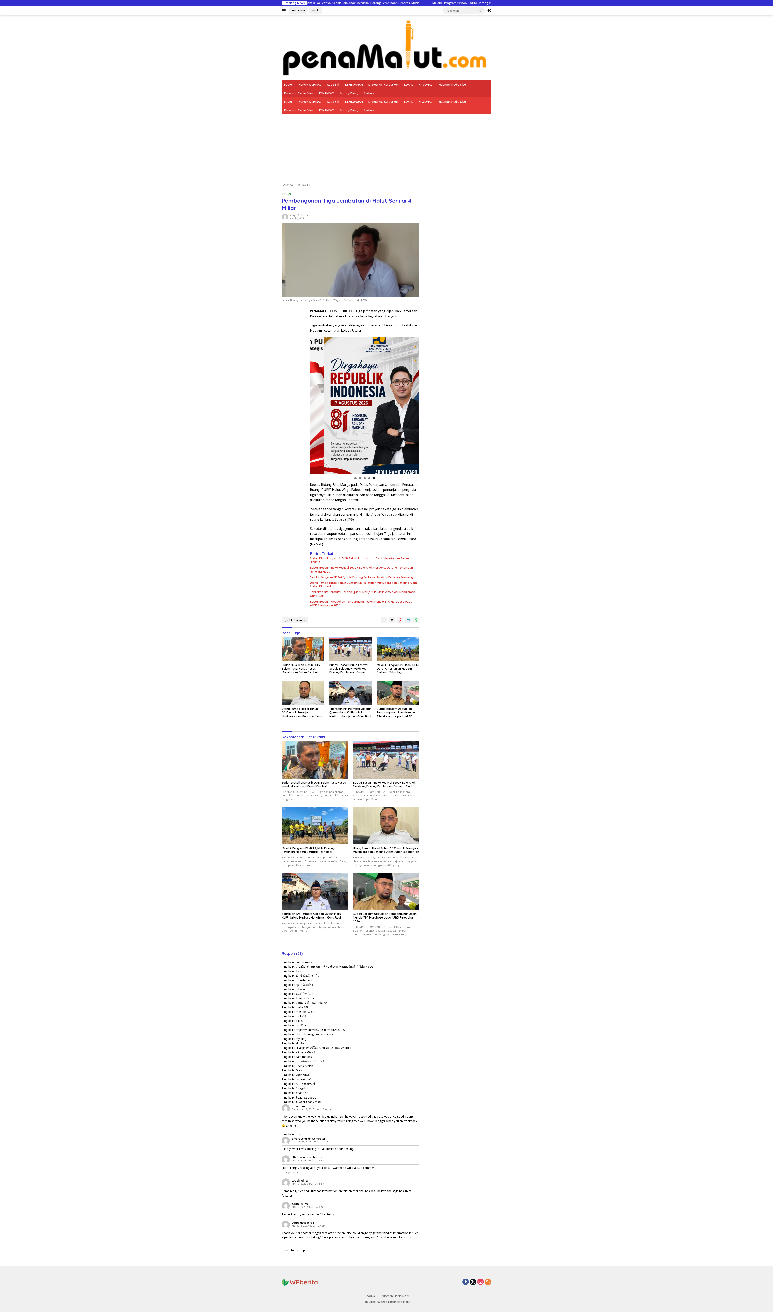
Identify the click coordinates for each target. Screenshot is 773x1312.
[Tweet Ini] (392, 620)
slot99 (300, 1043)
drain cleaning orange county (314, 1034)
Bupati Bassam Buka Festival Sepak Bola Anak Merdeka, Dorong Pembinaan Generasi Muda (361, 569)
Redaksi (369, 93)
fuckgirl (300, 1088)
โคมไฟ (300, 971)
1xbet (299, 1021)
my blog (301, 1039)
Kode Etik (333, 84)
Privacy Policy (349, 93)
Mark (299, 1070)
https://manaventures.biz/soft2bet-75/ (320, 1030)
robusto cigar (304, 980)
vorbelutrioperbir (303, 1222)
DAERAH (287, 194)
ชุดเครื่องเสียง (304, 985)
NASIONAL (425, 84)
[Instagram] (480, 1282)
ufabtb (300, 1134)
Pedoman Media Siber (452, 84)
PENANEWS (326, 93)
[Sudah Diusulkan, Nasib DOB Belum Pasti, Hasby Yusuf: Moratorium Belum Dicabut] (303, 649)
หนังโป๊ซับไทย (304, 994)
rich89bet (302, 1025)
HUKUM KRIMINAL (310, 84)
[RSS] (488, 1282)
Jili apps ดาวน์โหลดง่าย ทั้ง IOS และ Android (323, 1048)
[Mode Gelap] (489, 10)
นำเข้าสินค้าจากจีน (308, 976)
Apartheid (302, 1093)
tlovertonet (299, 1106)
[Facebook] (465, 1282)
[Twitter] (473, 1282)
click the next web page (307, 1157)
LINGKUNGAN (354, 84)
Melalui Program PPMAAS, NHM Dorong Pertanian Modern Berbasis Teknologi (381, 3)
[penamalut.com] (386, 47)
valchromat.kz (305, 962)
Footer (288, 84)
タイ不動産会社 (305, 1084)
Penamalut (298, 10)
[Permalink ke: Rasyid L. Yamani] (285, 216)
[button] (481, 10)
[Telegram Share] (408, 620)
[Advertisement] (386, 144)
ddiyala (300, 989)
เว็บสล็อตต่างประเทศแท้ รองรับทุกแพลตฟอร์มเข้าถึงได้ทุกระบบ (334, 966)
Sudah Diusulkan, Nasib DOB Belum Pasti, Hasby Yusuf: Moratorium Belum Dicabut (359, 560)
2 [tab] (360, 478)
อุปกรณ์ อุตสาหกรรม (308, 1102)
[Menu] (284, 10)
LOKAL (408, 84)
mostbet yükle (305, 1012)
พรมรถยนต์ (303, 1075)
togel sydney (300, 1180)
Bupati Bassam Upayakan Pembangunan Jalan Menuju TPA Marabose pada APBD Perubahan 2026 (361, 603)
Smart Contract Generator (309, 1138)
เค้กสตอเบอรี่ (303, 1079)
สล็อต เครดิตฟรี (305, 1052)
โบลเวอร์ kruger (306, 998)
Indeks (316, 10)
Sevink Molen (304, 1066)
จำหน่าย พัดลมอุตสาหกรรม (312, 1002)
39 (297, 620)
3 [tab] (365, 478)
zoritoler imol (300, 1204)
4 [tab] (369, 478)
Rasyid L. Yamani (299, 215)
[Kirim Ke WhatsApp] (416, 620)
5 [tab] (374, 478)
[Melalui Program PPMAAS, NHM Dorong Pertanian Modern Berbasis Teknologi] (398, 649)
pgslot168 (302, 1007)
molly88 (301, 1016)
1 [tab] (355, 478)
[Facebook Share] (384, 620)
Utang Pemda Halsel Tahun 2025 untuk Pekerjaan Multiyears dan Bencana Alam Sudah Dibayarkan (363, 584)
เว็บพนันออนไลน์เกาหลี (310, 1061)
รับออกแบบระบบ (306, 1097)
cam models (304, 1057)
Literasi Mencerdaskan (383, 84)
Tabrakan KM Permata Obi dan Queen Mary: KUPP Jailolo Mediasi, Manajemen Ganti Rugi (362, 593)
